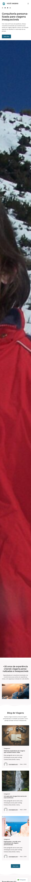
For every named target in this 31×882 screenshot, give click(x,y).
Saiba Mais (6, 36)
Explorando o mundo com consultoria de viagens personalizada (12, 843)
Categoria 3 (7, 794)
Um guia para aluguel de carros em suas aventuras (15, 796)
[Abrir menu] (28, 4)
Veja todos (15, 866)
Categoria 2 (7, 839)
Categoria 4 (7, 748)
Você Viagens (12, 3)
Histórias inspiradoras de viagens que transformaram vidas (14, 751)
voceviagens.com (13, 764)
